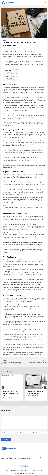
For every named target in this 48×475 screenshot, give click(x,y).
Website (35, 432)
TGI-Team (6, 48)
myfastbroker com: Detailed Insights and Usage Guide (37, 362)
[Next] (45, 387)
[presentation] (12, 382)
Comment (4, 416)
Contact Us (33, 470)
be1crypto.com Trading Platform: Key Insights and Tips (10, 393)
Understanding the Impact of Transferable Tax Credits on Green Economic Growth (11, 362)
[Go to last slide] (3, 387)
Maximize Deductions (9, 72)
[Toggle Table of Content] (16, 70)
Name (4, 432)
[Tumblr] (27, 466)
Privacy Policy (13, 470)
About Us (27, 470)
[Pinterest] (25, 466)
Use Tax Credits (8, 78)
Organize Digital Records (10, 75)
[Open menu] (45, 2)
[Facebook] (21, 466)
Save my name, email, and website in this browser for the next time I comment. (19, 436)
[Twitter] (23, 466)
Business (5, 40)
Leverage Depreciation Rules (11, 73)
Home (7, 470)
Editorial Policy (20, 470)
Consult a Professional (9, 79)
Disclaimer (39, 470)
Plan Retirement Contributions (11, 76)
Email (19, 432)
